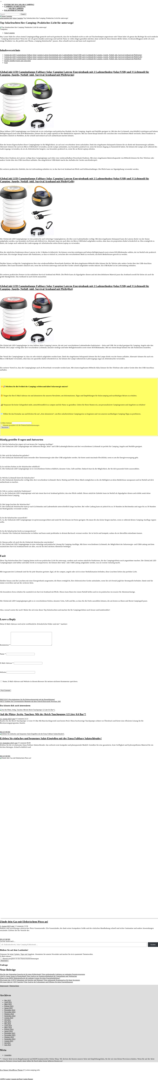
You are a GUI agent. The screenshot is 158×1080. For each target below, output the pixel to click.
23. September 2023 (7, 743)
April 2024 (8, 1025)
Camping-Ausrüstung (14, 6)
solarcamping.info (6, 18)
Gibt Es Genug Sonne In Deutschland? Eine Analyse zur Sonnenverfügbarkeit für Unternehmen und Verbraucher (38, 976)
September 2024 (9, 1016)
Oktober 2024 (9, 1014)
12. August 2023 (5, 719)
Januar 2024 (8, 1031)
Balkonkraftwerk (13, 10)
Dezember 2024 (9, 1010)
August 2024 (8, 1018)
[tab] (1, 1)
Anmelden (7, 1055)
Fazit (6, 63)
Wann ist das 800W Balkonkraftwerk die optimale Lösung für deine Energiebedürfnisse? (30, 978)
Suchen (153, 944)
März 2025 (8, 1004)
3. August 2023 (5, 926)
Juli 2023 (7, 1043)
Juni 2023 (7, 1045)
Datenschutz (14, 986)
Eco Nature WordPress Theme (11, 1070)
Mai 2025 (7, 1000)
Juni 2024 (7, 1022)
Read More (5, 732)
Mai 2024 (7, 1023)
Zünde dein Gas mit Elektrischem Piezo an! (24, 921)
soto (13, 719)
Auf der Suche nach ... (7, 941)
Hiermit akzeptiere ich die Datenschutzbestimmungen (21, 425)
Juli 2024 (7, 1020)
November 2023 (9, 1035)
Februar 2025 (8, 1006)
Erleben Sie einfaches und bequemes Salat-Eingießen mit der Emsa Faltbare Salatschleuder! (51, 738)
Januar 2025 (8, 1008)
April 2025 (8, 1002)
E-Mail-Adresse (6, 423)
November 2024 (9, 1012)
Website (3, 672)
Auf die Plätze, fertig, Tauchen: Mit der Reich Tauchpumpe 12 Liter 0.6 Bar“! (43, 714)
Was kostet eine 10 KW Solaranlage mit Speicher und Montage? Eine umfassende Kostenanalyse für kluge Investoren (40, 980)
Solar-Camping (16, 8)
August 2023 (8, 1041)
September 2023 (9, 1039)
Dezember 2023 (9, 1033)
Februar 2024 (8, 1029)
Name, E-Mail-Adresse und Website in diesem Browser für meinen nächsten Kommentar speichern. (40, 681)
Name (3, 654)
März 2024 (8, 1027)
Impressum (4, 986)
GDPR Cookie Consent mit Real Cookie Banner (16, 1079)
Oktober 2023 (9, 1037)
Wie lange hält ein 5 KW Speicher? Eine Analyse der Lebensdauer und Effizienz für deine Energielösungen (36, 982)
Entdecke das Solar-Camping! (19, 4)
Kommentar (5, 645)
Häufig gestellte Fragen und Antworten (17, 61)
